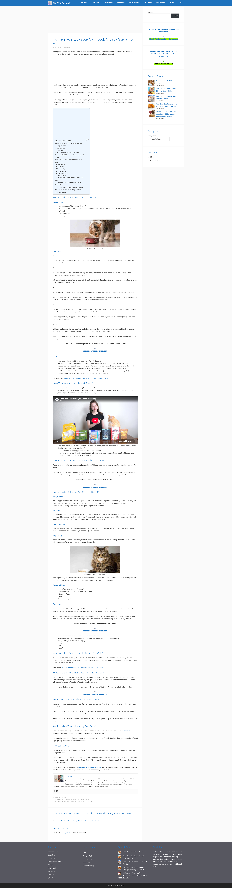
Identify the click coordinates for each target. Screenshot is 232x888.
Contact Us (87, 859)
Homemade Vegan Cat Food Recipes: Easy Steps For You (86, 378)
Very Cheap (62, 171)
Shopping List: (63, 173)
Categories (152, 136)
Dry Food (84, 3)
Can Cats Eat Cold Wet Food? (134, 852)
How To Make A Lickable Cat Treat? (67, 152)
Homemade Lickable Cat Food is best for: (68, 161)
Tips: (62, 150)
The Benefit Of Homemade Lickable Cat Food (69, 156)
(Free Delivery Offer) (163, 53)
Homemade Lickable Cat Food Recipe (68, 143)
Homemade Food (135, 3)
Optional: (64, 175)
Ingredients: (62, 146)
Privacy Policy (88, 856)
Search (150, 12)
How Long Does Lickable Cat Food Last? (69, 187)
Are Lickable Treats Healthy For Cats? (68, 190)
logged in (66, 833)
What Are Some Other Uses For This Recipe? (68, 184)
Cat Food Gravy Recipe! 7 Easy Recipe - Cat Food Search (83, 821)
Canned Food (108, 3)
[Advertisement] (95, 19)
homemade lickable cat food (89, 767)
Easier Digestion (64, 169)
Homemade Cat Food (60, 797)
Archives (151, 157)
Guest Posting (88, 866)
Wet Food (95, 3)
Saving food (160, 3)
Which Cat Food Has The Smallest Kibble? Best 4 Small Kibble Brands (166, 114)
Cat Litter (52, 855)
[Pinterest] (57, 791)
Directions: (61, 148)
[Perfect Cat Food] (50, 3)
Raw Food (148, 3)
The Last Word (60, 192)
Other (171, 3)
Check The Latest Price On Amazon (163, 39)
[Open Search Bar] (181, 3)
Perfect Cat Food (62, 3)
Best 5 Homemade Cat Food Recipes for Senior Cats (82, 667)
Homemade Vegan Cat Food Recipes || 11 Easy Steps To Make (71, 799)
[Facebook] (54, 791)
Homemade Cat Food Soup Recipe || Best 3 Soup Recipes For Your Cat (74, 801)
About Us (86, 862)
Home (85, 853)
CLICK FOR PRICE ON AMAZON (95, 351)
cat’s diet (127, 731)
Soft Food (121, 3)
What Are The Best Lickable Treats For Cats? (69, 179)
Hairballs (61, 166)
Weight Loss (62, 164)
